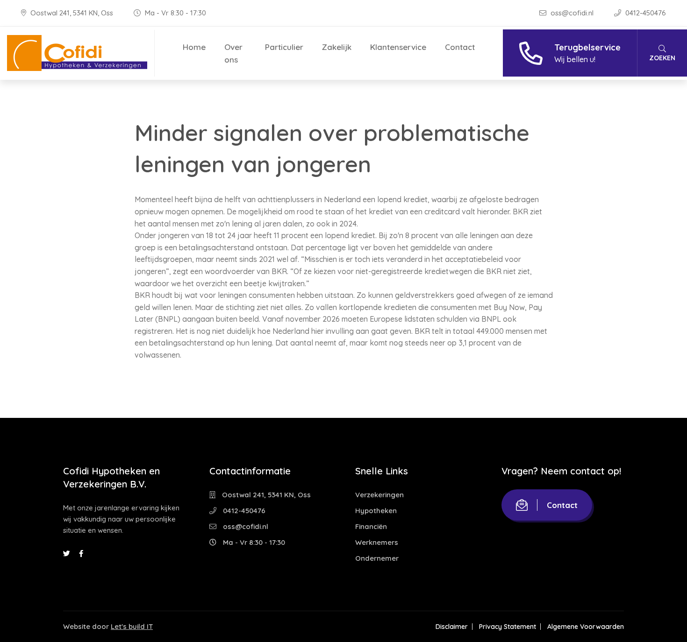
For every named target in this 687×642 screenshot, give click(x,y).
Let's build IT (132, 626)
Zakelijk (336, 47)
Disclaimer (452, 626)
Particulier (284, 47)
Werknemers (376, 542)
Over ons (233, 53)
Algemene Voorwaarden (585, 626)
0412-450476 (644, 12)
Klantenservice (398, 47)
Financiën (371, 526)
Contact (460, 47)
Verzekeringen (379, 494)
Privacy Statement (507, 626)
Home (194, 47)
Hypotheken (376, 510)
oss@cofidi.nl (572, 12)
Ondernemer (377, 558)
